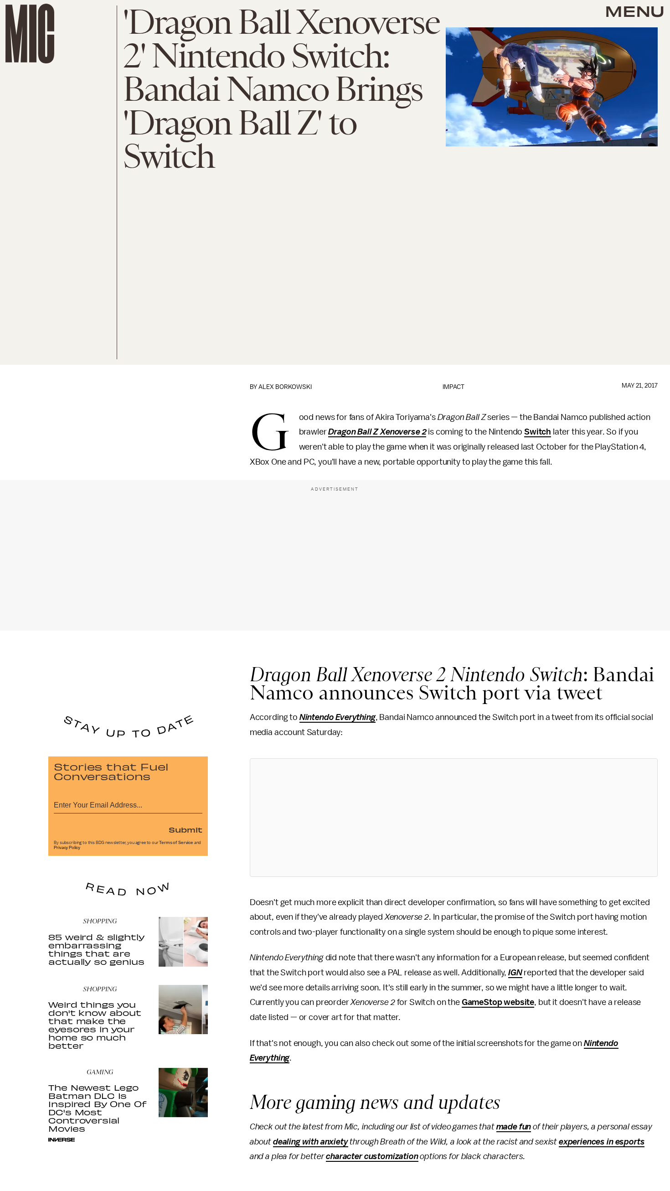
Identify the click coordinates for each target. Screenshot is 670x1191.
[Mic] (29, 33)
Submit (185, 829)
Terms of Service (176, 842)
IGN (515, 972)
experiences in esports (601, 1141)
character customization (372, 1156)
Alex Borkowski (285, 386)
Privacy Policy (67, 847)
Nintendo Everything (337, 717)
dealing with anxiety (310, 1141)
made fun (513, 1126)
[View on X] (453, 817)
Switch (537, 431)
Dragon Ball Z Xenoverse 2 (377, 431)
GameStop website (498, 1002)
